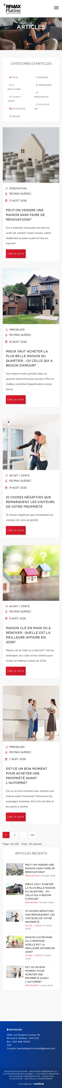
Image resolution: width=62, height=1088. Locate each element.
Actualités (18, 109)
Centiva (38, 1084)
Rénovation (41, 97)
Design (15, 116)
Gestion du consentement (38, 1079)
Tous (14, 77)
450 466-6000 (21, 1042)
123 (32, 835)
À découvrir (14, 87)
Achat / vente (15, 99)
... (23, 835)
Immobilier (44, 85)
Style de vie (41, 106)
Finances (42, 77)
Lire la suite (16, 254)
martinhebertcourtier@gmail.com (36, 1048)
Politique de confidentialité (24, 1076)
